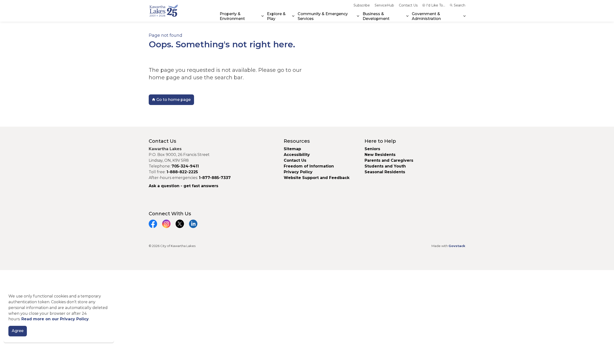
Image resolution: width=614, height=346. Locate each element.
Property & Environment (232, 16)
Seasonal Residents (385, 172)
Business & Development (376, 16)
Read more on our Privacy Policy (55, 319)
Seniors (372, 149)
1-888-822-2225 (182, 172)
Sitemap (292, 149)
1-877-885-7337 (215, 177)
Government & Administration (426, 16)
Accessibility (297, 154)
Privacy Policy (298, 172)
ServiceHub (384, 5)
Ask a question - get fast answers (183, 186)
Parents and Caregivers (389, 160)
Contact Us (408, 5)
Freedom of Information (309, 166)
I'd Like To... (435, 5)
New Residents (380, 154)
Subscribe (362, 5)
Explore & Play (276, 16)
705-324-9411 (185, 166)
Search (459, 5)
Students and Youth (385, 166)
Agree (18, 331)
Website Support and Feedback (316, 177)
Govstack (457, 246)
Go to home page (173, 99)
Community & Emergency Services (323, 16)
